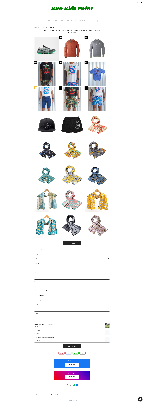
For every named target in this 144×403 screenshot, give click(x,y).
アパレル (36, 259)
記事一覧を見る (72, 346)
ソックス (36, 268)
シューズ (36, 272)
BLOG (61, 21)
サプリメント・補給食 (39, 295)
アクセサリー (37, 281)
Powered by (70, 400)
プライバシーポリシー (40, 394)
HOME (48, 21)
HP (76, 21)
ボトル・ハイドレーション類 (40, 291)
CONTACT (82, 21)
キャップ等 (36, 263)
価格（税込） (37, 313)
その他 (36, 304)
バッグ (35, 277)
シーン (41, 27)
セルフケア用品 (38, 300)
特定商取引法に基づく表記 (52, 394)
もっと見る (72, 243)
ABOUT (55, 21)
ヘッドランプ (37, 286)
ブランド (36, 254)
